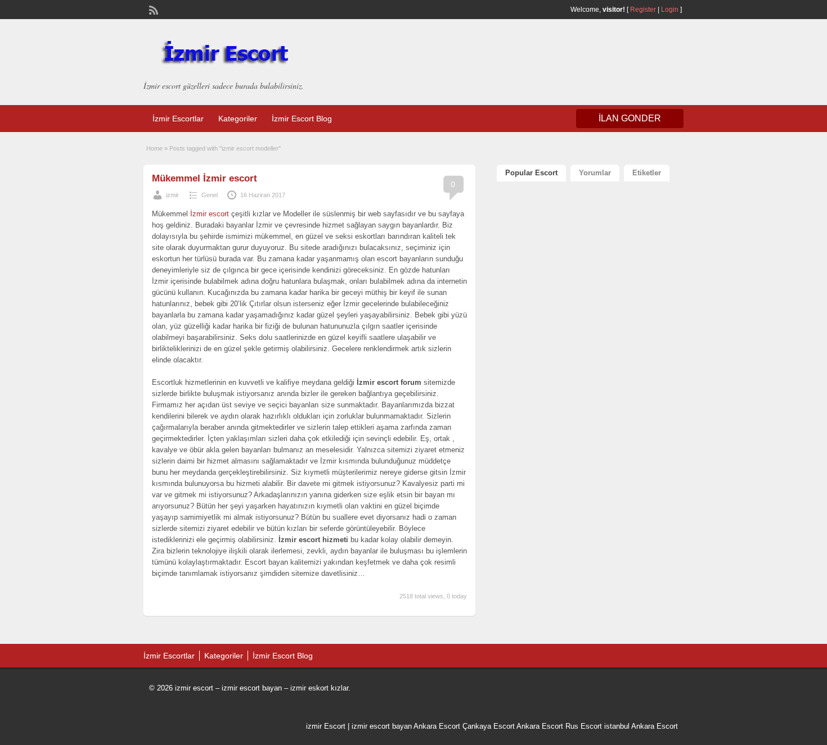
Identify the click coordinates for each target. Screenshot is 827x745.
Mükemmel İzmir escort (204, 178)
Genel (209, 195)
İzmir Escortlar (178, 118)
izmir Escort (325, 726)
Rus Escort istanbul (597, 726)
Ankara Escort (437, 726)
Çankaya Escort (488, 726)
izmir (172, 195)
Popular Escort (531, 173)
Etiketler (646, 173)
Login (669, 9)
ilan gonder (630, 118)
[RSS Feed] (152, 8)
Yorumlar (595, 173)
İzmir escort (209, 214)
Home (154, 148)
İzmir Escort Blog (302, 118)
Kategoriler (237, 118)
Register (643, 9)
